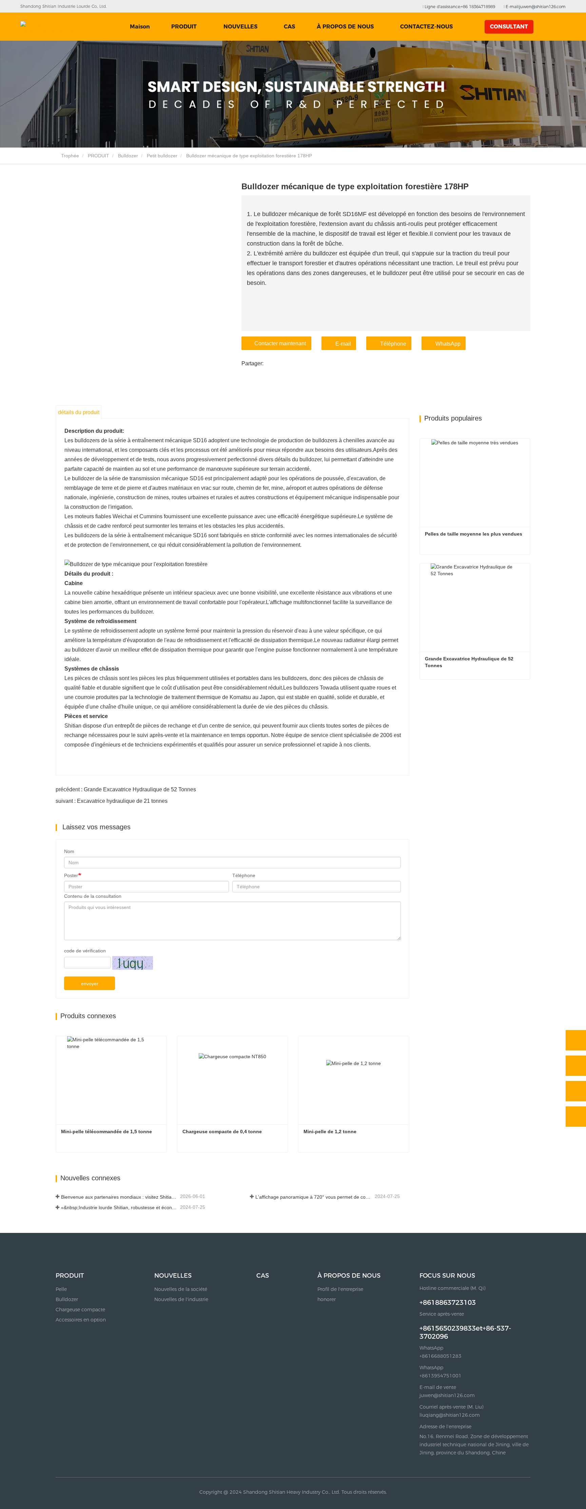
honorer (326, 1299)
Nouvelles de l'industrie (181, 1299)
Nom (69, 851)
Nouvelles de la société (180, 1289)
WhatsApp (448, 344)
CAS (289, 26)
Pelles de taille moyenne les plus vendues (473, 534)
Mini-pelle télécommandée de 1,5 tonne (106, 1131)
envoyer (89, 983)
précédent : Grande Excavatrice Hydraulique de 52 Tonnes (126, 789)
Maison (140, 26)
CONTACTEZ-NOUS (426, 26)
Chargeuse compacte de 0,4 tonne (222, 1131)
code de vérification (85, 950)
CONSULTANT (509, 26)
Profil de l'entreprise (340, 1289)
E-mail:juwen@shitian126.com (535, 6)
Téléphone (393, 344)
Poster (71, 875)
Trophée (69, 155)
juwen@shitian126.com (447, 1395)
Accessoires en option (81, 1320)
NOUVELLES (173, 1275)
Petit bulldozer (162, 155)
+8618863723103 (447, 1302)
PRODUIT (98, 155)
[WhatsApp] (576, 1040)
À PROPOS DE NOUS (348, 1275)
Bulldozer (128, 155)
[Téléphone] (576, 1066)
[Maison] (49, 27)
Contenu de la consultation (92, 896)
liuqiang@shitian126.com (449, 1415)
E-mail (343, 344)
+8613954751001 (440, 1376)
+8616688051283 (440, 1356)
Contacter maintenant (280, 343)
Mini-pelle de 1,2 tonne (330, 1131)
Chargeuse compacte (80, 1310)
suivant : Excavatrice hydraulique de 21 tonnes (112, 801)
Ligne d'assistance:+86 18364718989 (459, 6)
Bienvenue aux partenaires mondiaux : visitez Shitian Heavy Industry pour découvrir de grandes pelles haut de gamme (120, 1197)
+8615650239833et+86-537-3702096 (465, 1332)
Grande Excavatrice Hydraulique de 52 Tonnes (470, 662)
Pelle (61, 1289)
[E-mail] (576, 1091)
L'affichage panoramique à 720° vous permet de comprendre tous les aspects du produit (314, 1197)
